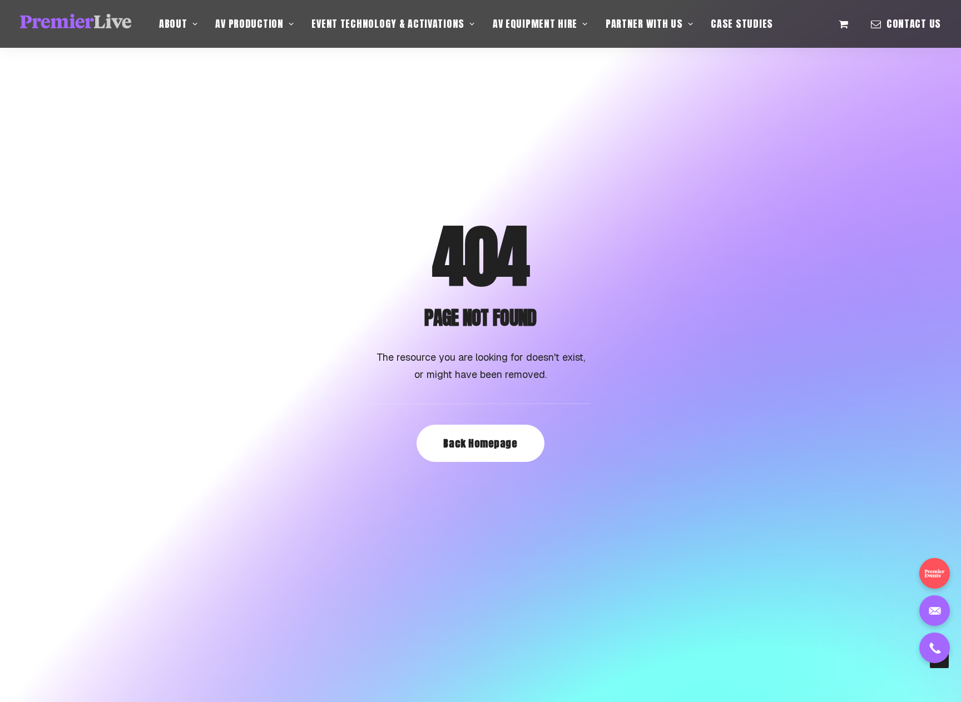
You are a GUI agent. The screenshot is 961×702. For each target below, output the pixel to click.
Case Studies (742, 23)
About (173, 23)
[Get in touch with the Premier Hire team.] (934, 610)
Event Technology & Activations (387, 23)
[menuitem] (178, 24)
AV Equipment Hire (535, 23)
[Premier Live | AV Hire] (75, 24)
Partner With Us (644, 23)
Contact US (913, 23)
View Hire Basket (850, 24)
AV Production (249, 23)
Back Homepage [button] (480, 443)
